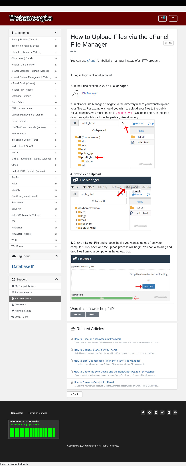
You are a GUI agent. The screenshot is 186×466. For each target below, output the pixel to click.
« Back (74, 394)
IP (33, 267)
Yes (79, 314)
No (93, 314)
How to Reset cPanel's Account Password (116, 340)
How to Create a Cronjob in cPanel (116, 384)
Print (169, 43)
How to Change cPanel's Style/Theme (115, 351)
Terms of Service (37, 413)
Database (21, 266)
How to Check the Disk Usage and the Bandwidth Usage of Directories (115, 373)
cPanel (91, 60)
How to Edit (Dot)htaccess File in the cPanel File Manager (110, 362)
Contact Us (17, 413)
